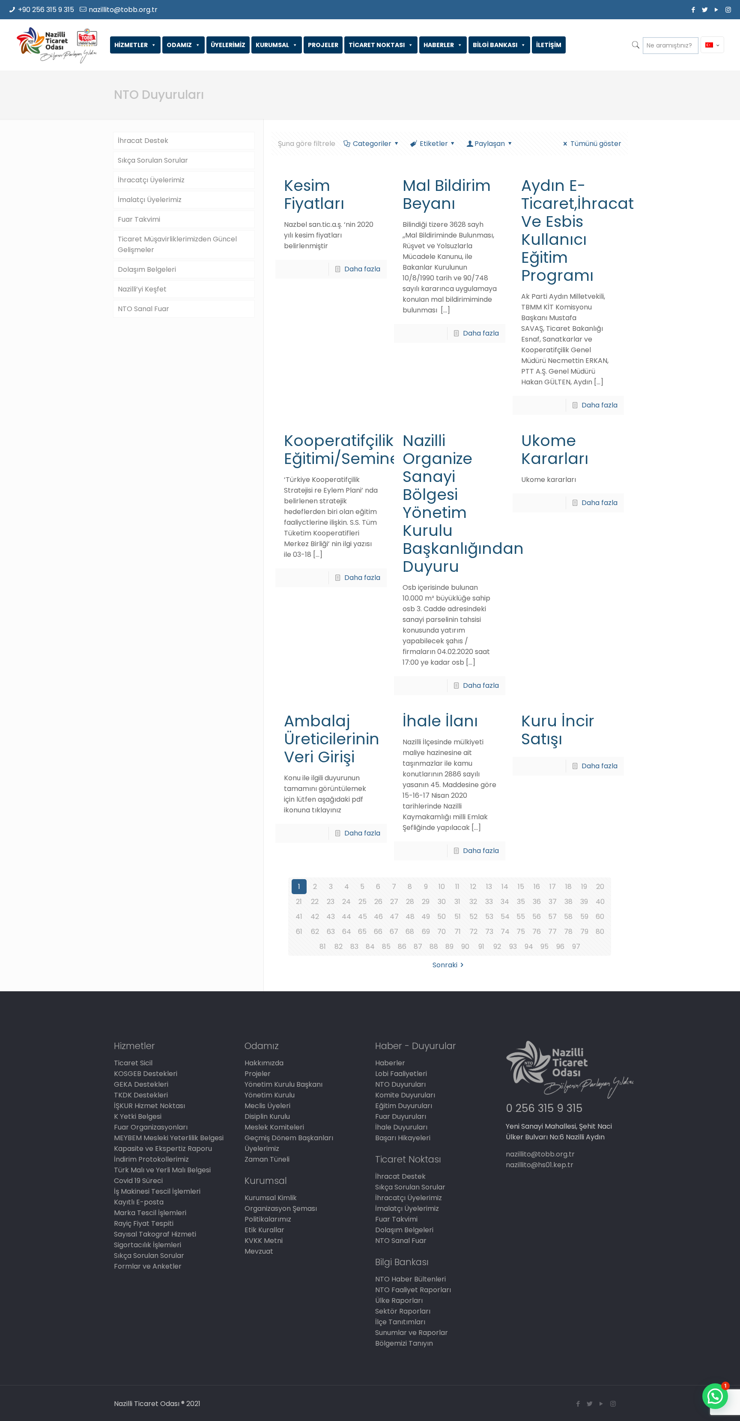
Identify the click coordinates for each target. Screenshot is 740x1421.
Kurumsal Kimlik (271, 1198)
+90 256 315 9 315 (46, 10)
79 (584, 931)
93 (513, 946)
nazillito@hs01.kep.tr (539, 1165)
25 (362, 902)
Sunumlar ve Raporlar (411, 1333)
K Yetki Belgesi (137, 1116)
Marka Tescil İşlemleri (150, 1213)
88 (434, 946)
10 (442, 887)
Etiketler (434, 144)
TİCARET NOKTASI (377, 45)
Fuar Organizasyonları (151, 1127)
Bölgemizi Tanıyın (404, 1343)
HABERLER (439, 45)
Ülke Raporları (399, 1300)
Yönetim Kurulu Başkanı (283, 1084)
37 (553, 902)
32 (473, 902)
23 (330, 902)
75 (520, 931)
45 (362, 917)
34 (505, 902)
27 (394, 902)
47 (394, 917)
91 (481, 946)
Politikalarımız (268, 1219)
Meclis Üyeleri (267, 1106)
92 (497, 946)
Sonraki (445, 965)
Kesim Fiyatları (314, 194)
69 (426, 931)
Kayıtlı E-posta (139, 1202)
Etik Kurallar (264, 1230)
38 (568, 902)
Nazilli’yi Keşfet (142, 289)
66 (378, 931)
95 (544, 946)
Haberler (390, 1063)
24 (346, 902)
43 (330, 917)
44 (346, 917)
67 (394, 931)
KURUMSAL (272, 45)
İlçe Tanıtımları (400, 1322)
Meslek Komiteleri (274, 1127)
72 (473, 931)
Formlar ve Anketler (148, 1266)
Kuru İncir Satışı (557, 730)
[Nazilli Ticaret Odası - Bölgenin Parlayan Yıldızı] (56, 45)
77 (552, 931)
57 (552, 917)
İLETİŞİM (548, 45)
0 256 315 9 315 (544, 1108)
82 (338, 946)
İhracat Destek (143, 141)
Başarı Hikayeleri (402, 1138)
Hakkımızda (264, 1063)
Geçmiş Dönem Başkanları (289, 1138)
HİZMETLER (131, 45)
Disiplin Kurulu (267, 1116)
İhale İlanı (440, 721)
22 (315, 902)
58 (568, 917)
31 (457, 902)
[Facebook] (693, 9)
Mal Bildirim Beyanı (447, 194)
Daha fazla (362, 269)
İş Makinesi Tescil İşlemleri (157, 1191)
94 (529, 946)
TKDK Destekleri (141, 1095)
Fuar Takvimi (139, 219)
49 (425, 917)
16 (537, 887)
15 (521, 887)
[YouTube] (716, 9)
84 (370, 946)
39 (584, 902)
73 (489, 931)
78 (568, 931)
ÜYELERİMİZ (228, 45)
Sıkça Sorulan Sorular (153, 160)
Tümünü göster (595, 144)
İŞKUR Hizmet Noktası (149, 1106)
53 (489, 917)
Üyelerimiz (262, 1148)
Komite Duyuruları (405, 1095)
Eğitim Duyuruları (403, 1106)
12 (473, 887)
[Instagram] (728, 9)
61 (299, 931)
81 (322, 946)
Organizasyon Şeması (281, 1208)
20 (600, 887)
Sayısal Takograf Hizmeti (155, 1234)
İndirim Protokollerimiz (151, 1159)
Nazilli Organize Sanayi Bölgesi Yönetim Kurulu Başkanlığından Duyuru (463, 503)
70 (441, 931)
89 (449, 946)
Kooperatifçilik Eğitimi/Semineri (346, 450)
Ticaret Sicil (133, 1063)
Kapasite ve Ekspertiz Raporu (163, 1148)
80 (600, 931)
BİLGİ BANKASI (495, 45)
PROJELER (323, 45)
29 (426, 902)
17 (552, 887)
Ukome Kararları (554, 450)
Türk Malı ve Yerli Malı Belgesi (162, 1170)
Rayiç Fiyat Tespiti (143, 1223)
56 (536, 917)
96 (560, 946)
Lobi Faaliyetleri (401, 1074)
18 (568, 887)
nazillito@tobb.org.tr (123, 10)
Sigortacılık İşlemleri (147, 1245)
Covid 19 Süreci (138, 1181)
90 (465, 946)
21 (299, 902)
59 (584, 917)
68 (410, 931)
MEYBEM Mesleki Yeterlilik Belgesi (169, 1138)
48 (410, 917)
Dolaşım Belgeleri (147, 269)
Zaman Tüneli (267, 1159)
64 (346, 931)
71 (457, 931)
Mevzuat (259, 1251)
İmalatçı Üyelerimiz (150, 200)
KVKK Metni (264, 1241)
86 (402, 946)
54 (505, 917)
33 (489, 902)
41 (298, 917)
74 (505, 931)
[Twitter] (705, 9)
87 (418, 946)
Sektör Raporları (402, 1311)
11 (457, 887)
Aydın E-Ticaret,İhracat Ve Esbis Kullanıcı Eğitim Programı (577, 230)
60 (600, 917)
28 (410, 902)
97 (576, 946)
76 (536, 931)
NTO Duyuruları (400, 1084)
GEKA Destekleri (141, 1084)
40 (600, 902)
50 (441, 917)
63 (331, 931)
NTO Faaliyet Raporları (413, 1290)
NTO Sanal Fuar (143, 309)
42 (314, 917)
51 (457, 917)
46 (378, 917)
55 (520, 917)
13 (489, 887)
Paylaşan (489, 144)
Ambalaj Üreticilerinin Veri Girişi (331, 739)
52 (473, 917)
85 (386, 946)
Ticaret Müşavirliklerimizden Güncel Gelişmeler (177, 244)
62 (315, 931)
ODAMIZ (179, 45)
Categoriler (372, 144)
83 (354, 946)
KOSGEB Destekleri (145, 1074)
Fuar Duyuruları (400, 1116)
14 (504, 887)
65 (362, 931)
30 (442, 902)
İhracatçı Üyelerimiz (151, 180)
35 (521, 902)
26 (378, 902)
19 (584, 887)
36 (537, 902)
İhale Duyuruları (401, 1127)
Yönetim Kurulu (270, 1095)
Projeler (258, 1074)
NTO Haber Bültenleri (410, 1279)
